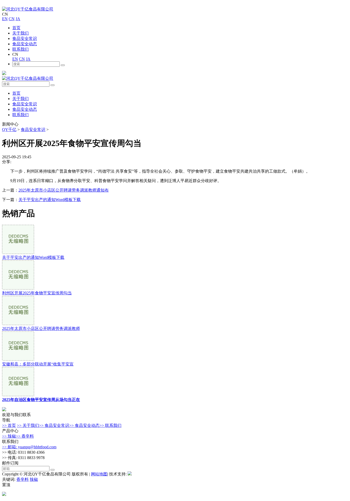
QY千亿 (9, 129)
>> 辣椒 (9, 436)
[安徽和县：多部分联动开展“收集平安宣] (18, 359)
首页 (16, 28)
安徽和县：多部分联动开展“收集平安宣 (38, 364)
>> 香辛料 (25, 436)
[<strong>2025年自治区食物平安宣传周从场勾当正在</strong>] (18, 395)
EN (5, 19)
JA (18, 19)
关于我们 (20, 33)
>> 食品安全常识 (54, 425)
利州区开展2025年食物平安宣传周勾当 (37, 293)
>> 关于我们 (28, 425)
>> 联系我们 (110, 425)
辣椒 (34, 479)
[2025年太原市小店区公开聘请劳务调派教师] (18, 323)
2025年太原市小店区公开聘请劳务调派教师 (41, 328)
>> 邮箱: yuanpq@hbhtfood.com (29, 447)
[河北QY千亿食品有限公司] (27, 9)
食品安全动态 (24, 44)
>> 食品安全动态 (84, 425)
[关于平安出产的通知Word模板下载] (18, 252)
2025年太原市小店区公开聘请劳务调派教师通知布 (63, 190)
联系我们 (20, 49)
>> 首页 (9, 425)
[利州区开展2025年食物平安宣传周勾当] (18, 288)
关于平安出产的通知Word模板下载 (49, 199)
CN (12, 19)
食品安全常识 (24, 38)
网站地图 (99, 474)
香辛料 (22, 479)
